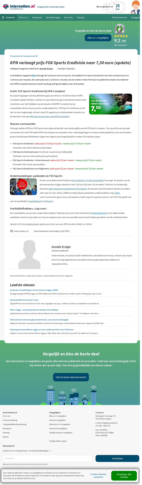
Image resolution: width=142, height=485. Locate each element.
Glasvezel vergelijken (58, 428)
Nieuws (6, 437)
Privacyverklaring (10, 420)
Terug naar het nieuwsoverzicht (24, 56)
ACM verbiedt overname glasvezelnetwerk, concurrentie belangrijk (39, 319)
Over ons (6, 416)
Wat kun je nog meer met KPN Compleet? (50, 116)
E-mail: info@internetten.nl (106, 423)
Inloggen (135, 17)
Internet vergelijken (57, 420)
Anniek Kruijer (46, 68)
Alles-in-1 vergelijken (98, 37)
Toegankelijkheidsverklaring (14, 424)
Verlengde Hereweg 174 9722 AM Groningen (106, 417)
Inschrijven (117, 458)
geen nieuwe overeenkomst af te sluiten (68, 188)
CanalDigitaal (34, 201)
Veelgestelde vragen (58, 441)
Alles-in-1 (24, 17)
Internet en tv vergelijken (59, 424)
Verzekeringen (53, 17)
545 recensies (120, 45)
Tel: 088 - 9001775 (103, 425)
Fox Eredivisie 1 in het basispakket (88, 180)
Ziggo (117, 192)
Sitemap (6, 432)
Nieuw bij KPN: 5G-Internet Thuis (24, 300)
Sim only (68, 17)
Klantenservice (119, 17)
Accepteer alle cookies (124, 476)
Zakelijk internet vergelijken (60, 432)
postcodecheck (99, 213)
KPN (33, 75)
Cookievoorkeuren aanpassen (98, 475)
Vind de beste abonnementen (71, 377)
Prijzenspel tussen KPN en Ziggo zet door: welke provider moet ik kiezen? (42, 329)
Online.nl (48, 201)
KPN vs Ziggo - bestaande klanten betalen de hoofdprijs (34, 310)
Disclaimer (7, 428)
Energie (81, 17)
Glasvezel (37, 17)
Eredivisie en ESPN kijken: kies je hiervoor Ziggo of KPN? (34, 290)
